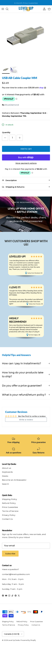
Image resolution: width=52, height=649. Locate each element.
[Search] (8, 9)
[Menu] (3, 9)
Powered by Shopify (28, 640)
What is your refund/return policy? (24, 394)
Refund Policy (9, 503)
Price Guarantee (10, 507)
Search (5, 484)
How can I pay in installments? (21, 363)
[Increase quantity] (20, 138)
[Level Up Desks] (26, 9)
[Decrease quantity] (5, 138)
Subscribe (10, 553)
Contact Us (7, 519)
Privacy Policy (8, 515)
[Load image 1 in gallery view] (26, 39)
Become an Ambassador (14, 480)
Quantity (6, 132)
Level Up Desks (14, 640)
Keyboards (7, 472)
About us (6, 468)
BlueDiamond (12, 105)
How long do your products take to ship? (22, 374)
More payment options (26, 163)
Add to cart (26, 149)
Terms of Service (10, 511)
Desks (5, 476)
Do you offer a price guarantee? (22, 385)
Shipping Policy (9, 499)
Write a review (26, 419)
